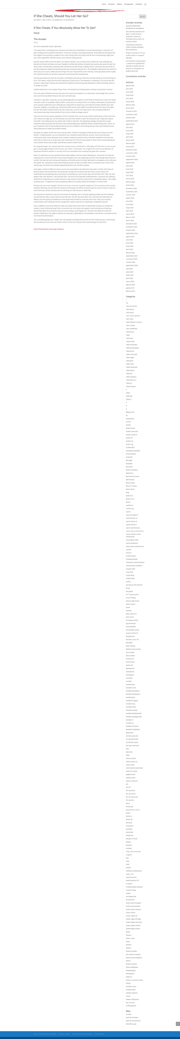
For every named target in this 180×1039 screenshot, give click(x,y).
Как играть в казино (133, 954)
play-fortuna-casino (133, 810)
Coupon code (130, 569)
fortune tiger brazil (132, 601)
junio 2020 (129, 272)
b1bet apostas (131, 454)
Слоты (128, 996)
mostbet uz (130, 723)
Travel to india (131, 890)
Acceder (129, 1014)
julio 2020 (129, 269)
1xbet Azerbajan (131, 345)
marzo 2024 (130, 179)
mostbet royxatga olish (134, 717)
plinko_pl (129, 823)
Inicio (104, 4)
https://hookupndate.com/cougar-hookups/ (49, 229)
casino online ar (131, 521)
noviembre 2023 (131, 192)
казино (128, 948)
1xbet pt (129, 383)
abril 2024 (129, 176)
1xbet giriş (129, 361)
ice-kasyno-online (132, 620)
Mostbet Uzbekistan (133, 729)
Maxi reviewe (130, 646)
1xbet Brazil (130, 351)
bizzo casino (130, 489)
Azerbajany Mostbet (133, 451)
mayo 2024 (129, 172)
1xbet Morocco (131, 380)
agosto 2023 (130, 198)
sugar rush (130, 874)
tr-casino (129, 884)
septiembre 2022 (132, 233)
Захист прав (130, 938)
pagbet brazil (130, 774)
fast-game (129, 591)
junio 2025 (129, 131)
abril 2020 (129, 278)
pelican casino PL (132, 781)
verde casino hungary (133, 903)
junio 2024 (129, 169)
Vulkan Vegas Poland (133, 925)
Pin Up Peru (130, 800)
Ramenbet (129, 832)
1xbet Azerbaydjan (132, 348)
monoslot (129, 678)
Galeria (119, 4)
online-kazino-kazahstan (134, 768)
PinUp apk (129, 807)
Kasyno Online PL (132, 633)
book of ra (129, 496)
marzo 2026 (130, 102)
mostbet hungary (132, 701)
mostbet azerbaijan (132, 691)
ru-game (129, 855)
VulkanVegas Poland (133, 929)
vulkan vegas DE (131, 916)
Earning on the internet (134, 585)
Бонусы (128, 935)
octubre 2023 (130, 195)
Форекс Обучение (132, 999)
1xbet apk (129, 338)
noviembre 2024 (131, 153)
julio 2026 (129, 89)
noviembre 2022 (131, 227)
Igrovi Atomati (131, 623)
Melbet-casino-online (133, 649)
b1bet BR (129, 457)
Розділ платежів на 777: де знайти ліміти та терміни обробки (135, 55)
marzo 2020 (130, 281)
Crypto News (130, 578)
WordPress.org (131, 1024)
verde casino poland (133, 906)
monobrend (130, 672)
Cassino (128, 553)
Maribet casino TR (132, 640)
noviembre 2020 (131, 259)
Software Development (134, 871)
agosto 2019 (130, 288)
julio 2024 (129, 166)
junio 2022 (129, 243)
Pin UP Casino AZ (132, 797)
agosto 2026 (130, 85)
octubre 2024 (130, 156)
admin (39, 20)
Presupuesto (128, 4)
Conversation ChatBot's (134, 566)
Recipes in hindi (131, 839)
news (128, 755)
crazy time (129, 572)
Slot (127, 858)
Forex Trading (131, 598)
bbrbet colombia (132, 470)
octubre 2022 (130, 230)
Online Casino (131, 758)
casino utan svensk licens (135, 531)
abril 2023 (129, 211)
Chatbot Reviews (132, 559)
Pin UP (128, 787)
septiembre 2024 (132, 159)
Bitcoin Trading (131, 486)
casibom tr (129, 505)
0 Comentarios (69, 20)
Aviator (128, 425)
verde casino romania (133, 909)
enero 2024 (130, 185)
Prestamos (129, 826)
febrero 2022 (130, 253)
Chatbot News (131, 556)
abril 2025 (129, 137)
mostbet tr (129, 720)
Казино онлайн (131, 951)
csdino (128, 582)
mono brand (130, 662)
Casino (128, 512)
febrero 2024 (130, 182)
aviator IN (129, 438)
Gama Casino (130, 604)
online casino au (131, 762)
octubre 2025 (130, 118)
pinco (128, 803)
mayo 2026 (129, 95)
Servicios (111, 4)
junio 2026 (129, 92)
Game (128, 607)
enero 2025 (130, 147)
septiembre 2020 (132, 265)
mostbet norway (131, 710)
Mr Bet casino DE (132, 736)
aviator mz (129, 441)
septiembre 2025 (132, 121)
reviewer (129, 848)
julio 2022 (129, 240)
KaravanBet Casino (132, 630)
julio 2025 (129, 127)
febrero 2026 (130, 105)
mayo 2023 (129, 208)
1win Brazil (130, 312)
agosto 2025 (130, 124)
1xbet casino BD (131, 354)
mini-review (130, 652)
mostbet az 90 (131, 688)
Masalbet (129, 643)
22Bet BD (129, 396)
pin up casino (130, 794)
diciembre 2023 (131, 188)
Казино (128, 945)
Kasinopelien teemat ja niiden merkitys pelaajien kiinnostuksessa (135, 47)
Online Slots (130, 765)
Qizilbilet (129, 829)
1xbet (128, 335)
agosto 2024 (130, 163)
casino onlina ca (131, 518)
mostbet (129, 681)
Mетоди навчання (132, 745)
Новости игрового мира (134, 980)
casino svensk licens (133, 528)
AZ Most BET (130, 447)
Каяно (128, 961)
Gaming (128, 611)
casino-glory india (132, 540)
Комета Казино (131, 964)
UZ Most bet (130, 900)
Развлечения (130, 990)
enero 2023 (130, 220)
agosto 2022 (130, 237)
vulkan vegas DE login (133, 919)
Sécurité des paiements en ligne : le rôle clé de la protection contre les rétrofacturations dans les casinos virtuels (135, 36)
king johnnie (130, 636)
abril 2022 (129, 249)
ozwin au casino (131, 771)
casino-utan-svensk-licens (135, 546)
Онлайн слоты (131, 986)
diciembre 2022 (131, 224)
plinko (128, 813)
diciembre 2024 (131, 150)
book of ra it (130, 499)
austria (128, 422)
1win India (129, 319)
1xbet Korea (130, 370)
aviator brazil (130, 428)
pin (127, 784)
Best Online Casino (132, 476)
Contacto (139, 4)
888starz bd (130, 412)
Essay (128, 588)
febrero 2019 (130, 291)
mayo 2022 (129, 246)
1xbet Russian (131, 386)
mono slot (129, 665)
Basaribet (129, 467)
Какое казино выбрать (134, 958)
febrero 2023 (130, 217)
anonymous (130, 419)
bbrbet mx (129, 473)
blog (127, 492)
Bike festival (130, 480)
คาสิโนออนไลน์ (131, 1006)
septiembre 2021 (132, 256)
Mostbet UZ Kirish (132, 726)
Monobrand (130, 668)
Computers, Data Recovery (135, 562)
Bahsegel (129, 460)
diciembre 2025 (131, 111)
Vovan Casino (130, 913)
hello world (130, 617)
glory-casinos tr (131, 614)
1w (127, 303)
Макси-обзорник (132, 967)
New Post (129, 752)
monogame (130, 675)
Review (128, 842)
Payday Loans (130, 778)
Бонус (128, 932)
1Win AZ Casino (131, 306)
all (127, 415)
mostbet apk (130, 684)
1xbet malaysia (131, 377)
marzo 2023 (130, 214)
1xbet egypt (130, 357)
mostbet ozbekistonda (133, 713)
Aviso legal (64, 1034)
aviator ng (129, 444)
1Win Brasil (130, 309)
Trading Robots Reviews (134, 887)
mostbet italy (130, 704)
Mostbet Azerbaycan (133, 694)
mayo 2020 (129, 275)
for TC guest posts (132, 594)
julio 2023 (129, 201)
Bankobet (129, 464)
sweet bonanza (131, 877)
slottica (128, 868)
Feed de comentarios (133, 1021)
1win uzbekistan (131, 329)
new (127, 749)
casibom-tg (130, 508)
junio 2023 (129, 204)
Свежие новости (132, 993)
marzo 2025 (130, 140)
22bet (128, 393)
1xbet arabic (130, 341)
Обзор (128, 983)
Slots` (128, 864)
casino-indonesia (132, 543)
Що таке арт (130, 1003)
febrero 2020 (130, 285)
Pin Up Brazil (130, 790)
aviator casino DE (132, 431)
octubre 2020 (130, 262)
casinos (128, 549)
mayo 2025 (129, 134)
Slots (127, 861)
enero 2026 (130, 108)
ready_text (129, 835)
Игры (128, 942)
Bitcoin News (130, 483)
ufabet (128, 893)
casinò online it (131, 525)
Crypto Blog (130, 575)
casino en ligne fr (132, 515)
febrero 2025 (130, 143)
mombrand (130, 659)
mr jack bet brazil (132, 739)
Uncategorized (57, 20)
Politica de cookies (82, 1034)
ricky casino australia (133, 851)
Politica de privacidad (45, 1034)
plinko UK (129, 819)
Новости (129, 977)
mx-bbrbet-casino (132, 742)
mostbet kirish (131, 707)
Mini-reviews (130, 656)
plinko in (129, 816)
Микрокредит (131, 970)
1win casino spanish (133, 316)
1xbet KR (129, 373)
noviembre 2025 (131, 114)
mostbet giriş (130, 697)
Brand (128, 502)
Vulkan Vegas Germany (134, 922)
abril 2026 (129, 98)
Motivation (129, 733)
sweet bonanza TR (132, 880)
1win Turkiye (130, 325)
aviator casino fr (131, 435)
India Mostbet (131, 627)
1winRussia (130, 332)
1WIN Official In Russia (134, 322)
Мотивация (130, 974)
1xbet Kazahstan (132, 367)
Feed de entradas (132, 1017)
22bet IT (129, 399)
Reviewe (129, 845)
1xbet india (130, 364)
